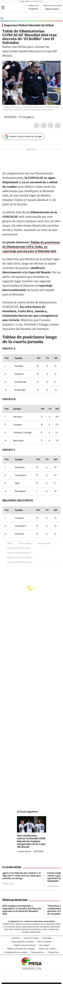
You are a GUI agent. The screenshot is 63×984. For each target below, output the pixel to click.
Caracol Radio (14, 7)
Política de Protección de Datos (21, 949)
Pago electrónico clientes (22, 942)
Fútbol (9, 543)
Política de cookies (47, 949)
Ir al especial (52, 17)
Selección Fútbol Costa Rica (19, 557)
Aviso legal (44, 945)
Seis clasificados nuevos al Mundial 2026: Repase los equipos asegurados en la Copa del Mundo (31, 841)
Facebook (37, 125)
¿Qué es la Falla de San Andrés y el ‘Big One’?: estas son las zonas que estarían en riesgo (21, 875)
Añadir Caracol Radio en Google (26, 136)
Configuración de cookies (15, 952)
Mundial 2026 (44, 543)
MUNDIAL (21, 18)
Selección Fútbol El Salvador (19, 562)
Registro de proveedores (25, 945)
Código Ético (53, 952)
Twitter (44, 125)
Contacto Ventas (31, 938)
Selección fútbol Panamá (18, 548)
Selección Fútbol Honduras (19, 553)
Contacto (15, 938)
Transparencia (37, 952)
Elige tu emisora (52, 9)
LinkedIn (51, 125)
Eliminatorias (25, 543)
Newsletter (47, 938)
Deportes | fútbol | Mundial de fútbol (29, 25)
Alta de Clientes (44, 942)
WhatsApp (58, 125)
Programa (33, 9)
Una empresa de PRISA (31, 961)
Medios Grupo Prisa (31, 968)
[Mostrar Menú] (3, 7)
